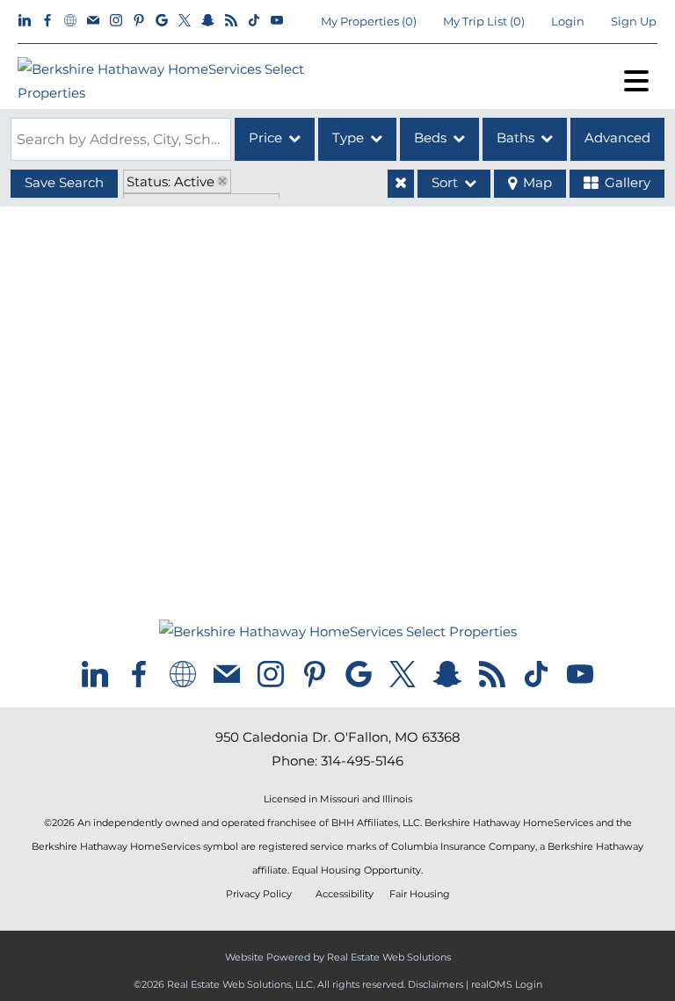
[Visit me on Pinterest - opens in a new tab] (139, 21)
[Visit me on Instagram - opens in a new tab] (116, 21)
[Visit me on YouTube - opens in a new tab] (277, 21)
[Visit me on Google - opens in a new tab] (162, 21)
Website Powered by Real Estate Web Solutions (338, 957)
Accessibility (345, 894)
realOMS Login (506, 984)
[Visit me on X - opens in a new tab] (184, 21)
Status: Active (170, 181)
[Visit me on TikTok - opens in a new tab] (254, 21)
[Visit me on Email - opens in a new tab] (93, 21)
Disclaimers (435, 984)
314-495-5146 (362, 760)
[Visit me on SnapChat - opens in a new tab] (207, 21)
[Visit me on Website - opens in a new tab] (70, 21)
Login (567, 21)
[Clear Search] (401, 184)
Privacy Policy (259, 894)
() (369, 21)
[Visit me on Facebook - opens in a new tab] (47, 21)
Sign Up (634, 21)
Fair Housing (419, 894)
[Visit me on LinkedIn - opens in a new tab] (24, 21)
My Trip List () (484, 21)
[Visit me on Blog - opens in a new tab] (231, 21)
